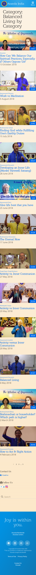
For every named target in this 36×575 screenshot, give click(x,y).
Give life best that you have (16, 205)
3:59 (33, 198)
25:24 (33, 232)
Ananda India (16, 3)
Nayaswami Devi (5, 202)
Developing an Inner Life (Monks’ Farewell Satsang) (15, 169)
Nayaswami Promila (6, 449)
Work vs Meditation (12, 96)
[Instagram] (21, 543)
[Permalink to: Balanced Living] (18, 365)
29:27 (33, 161)
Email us (5, 475)
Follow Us (7, 482)
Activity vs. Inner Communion (17, 273)
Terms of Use (12, 556)
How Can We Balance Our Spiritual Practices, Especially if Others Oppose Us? (17, 58)
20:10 (33, 445)
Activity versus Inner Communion (12, 344)
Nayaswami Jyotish (6, 340)
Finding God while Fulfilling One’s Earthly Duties (17, 132)
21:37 (33, 373)
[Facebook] (8, 543)
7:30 (33, 407)
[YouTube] (15, 543)
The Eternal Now (10, 239)
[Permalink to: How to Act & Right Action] (18, 436)
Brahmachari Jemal (6, 128)
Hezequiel (3, 306)
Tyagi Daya (3, 271)
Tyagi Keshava (12, 271)
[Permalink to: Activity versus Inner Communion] (18, 327)
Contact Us (18, 563)
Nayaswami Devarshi (7, 165)
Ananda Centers (18, 535)
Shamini (3, 53)
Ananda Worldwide (18, 533)
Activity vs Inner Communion (17, 308)
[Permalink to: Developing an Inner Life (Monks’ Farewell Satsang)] (18, 152)
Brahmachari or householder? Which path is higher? (17, 416)
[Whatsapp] (27, 543)
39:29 (33, 336)
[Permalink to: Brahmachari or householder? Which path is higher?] (18, 399)
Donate (18, 565)
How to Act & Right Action (16, 451)
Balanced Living (9, 380)
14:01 (33, 49)
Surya (9, 306)
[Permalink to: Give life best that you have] (18, 190)
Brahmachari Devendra (7, 237)
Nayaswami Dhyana (6, 93)
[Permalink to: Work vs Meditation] (18, 81)
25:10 (33, 301)
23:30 (33, 267)
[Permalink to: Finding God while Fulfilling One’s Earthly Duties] (18, 115)
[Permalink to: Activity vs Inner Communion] (18, 293)
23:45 (33, 123)
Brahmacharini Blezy (7, 412)
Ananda (4, 4)
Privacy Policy (22, 556)
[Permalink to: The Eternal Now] (18, 224)
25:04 (33, 89)
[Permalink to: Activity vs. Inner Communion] (18, 258)
